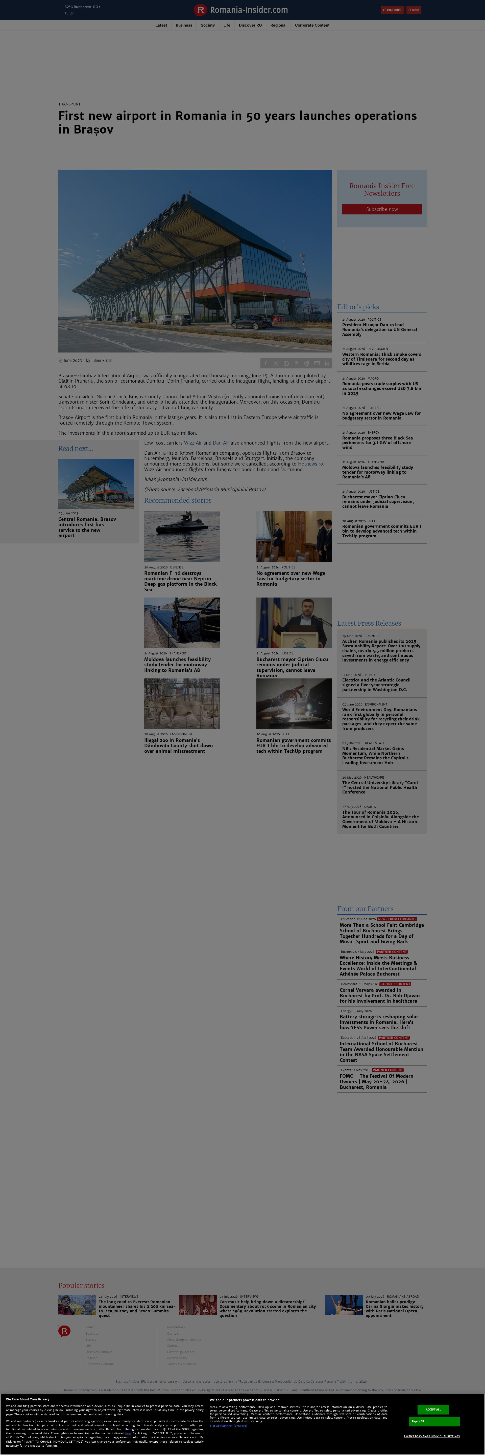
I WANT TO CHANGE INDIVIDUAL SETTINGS (432, 1436)
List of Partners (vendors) (228, 1426)
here (128, 1433)
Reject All (418, 1421)
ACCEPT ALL (433, 1409)
